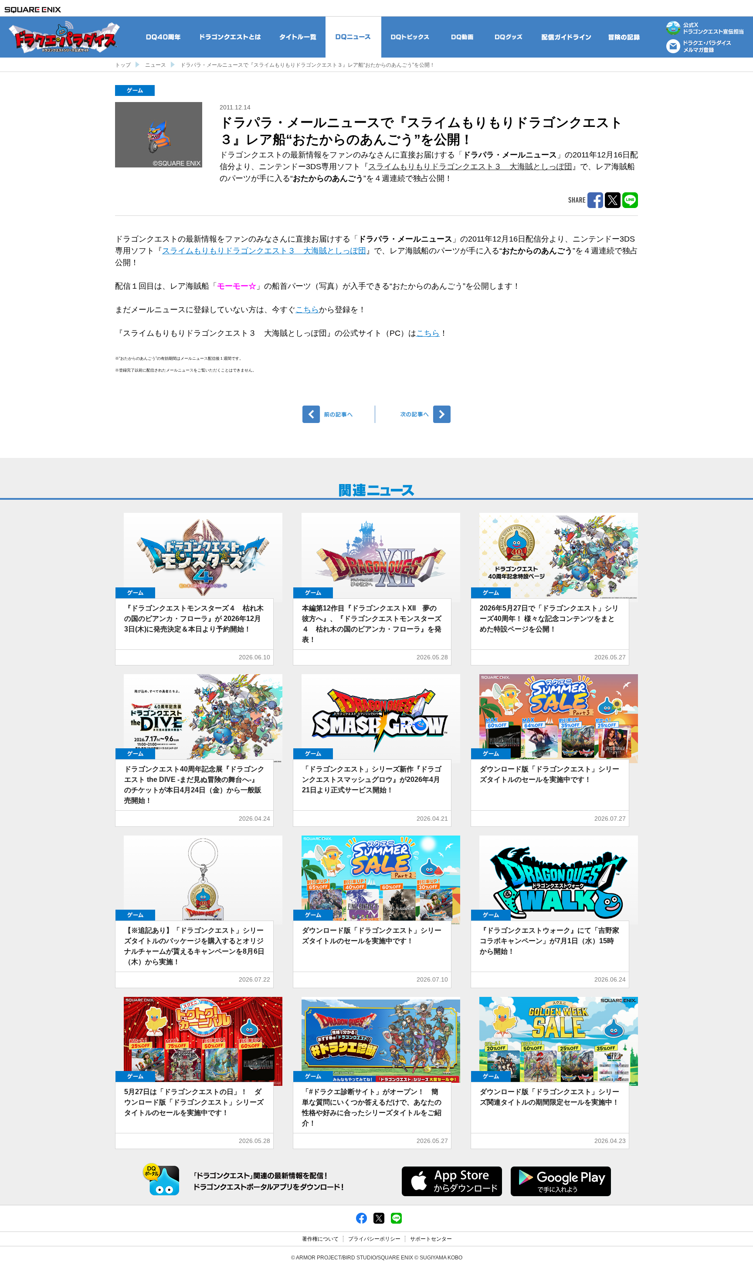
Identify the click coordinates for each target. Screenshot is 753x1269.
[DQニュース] (353, 37)
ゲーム (135, 90)
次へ (414, 414)
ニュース (155, 65)
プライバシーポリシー (374, 1239)
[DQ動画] (462, 37)
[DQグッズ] (508, 37)
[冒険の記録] (624, 37)
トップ (123, 65)
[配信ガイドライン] (566, 37)
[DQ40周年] (163, 37)
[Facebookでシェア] (361, 1218)
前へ (338, 414)
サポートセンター (431, 1239)
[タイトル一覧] (298, 37)
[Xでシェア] (378, 1218)
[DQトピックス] (410, 37)
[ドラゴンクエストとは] (230, 37)
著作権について (320, 1239)
